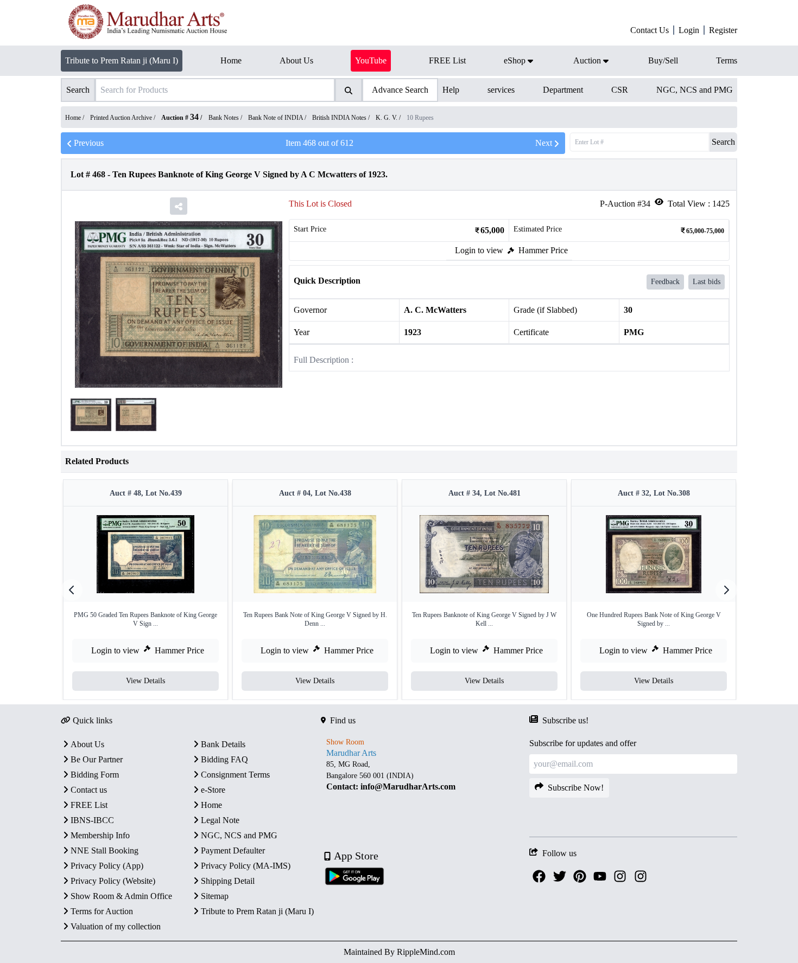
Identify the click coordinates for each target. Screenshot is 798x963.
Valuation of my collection (116, 926)
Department (563, 89)
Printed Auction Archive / (123, 117)
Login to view (479, 250)
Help (450, 89)
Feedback (665, 282)
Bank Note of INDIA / (278, 117)
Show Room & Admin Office (121, 896)
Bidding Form (95, 774)
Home (211, 805)
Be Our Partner (97, 759)
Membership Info (100, 835)
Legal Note (220, 820)
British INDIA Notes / (341, 117)
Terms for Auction (102, 911)
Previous (89, 142)
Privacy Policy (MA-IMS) (245, 865)
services (501, 89)
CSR (619, 89)
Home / (75, 117)
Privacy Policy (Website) (113, 880)
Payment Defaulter (233, 850)
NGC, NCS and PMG (694, 89)
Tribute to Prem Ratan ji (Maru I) (121, 60)
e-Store (213, 789)
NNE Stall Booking (104, 850)
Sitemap (215, 896)
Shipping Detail (228, 880)
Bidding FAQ (224, 759)
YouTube (371, 60)
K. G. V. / (389, 117)
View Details (145, 681)
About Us (87, 744)
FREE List (89, 805)
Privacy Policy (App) (107, 865)
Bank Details (223, 744)
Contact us (89, 789)
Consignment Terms (235, 774)
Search (723, 141)
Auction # (180, 117)
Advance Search (400, 89)
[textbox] (425, 775)
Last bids (706, 282)
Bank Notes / (226, 117)
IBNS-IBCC (92, 820)
